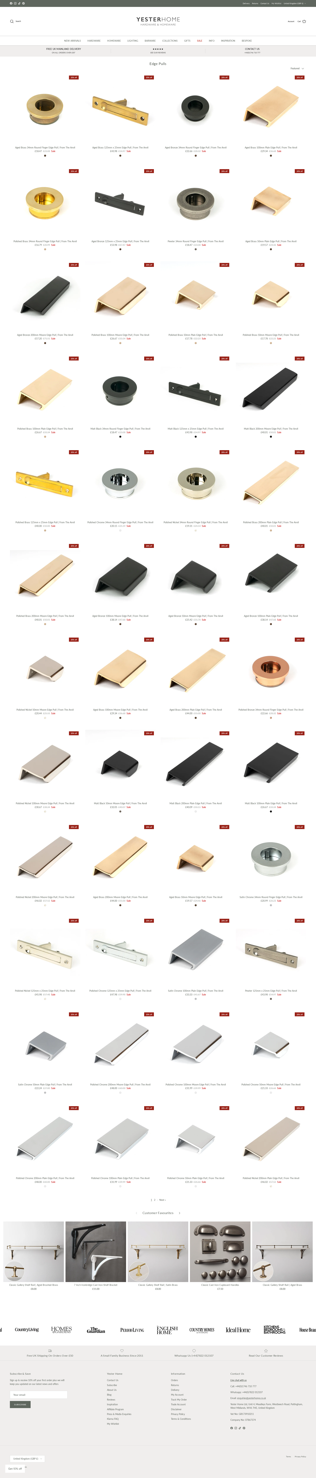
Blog (109, 1394)
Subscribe (20, 1404)
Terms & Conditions (181, 1418)
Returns (255, 3)
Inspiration (112, 1404)
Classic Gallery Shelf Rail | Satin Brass (158, 1285)
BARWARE (150, 40)
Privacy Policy (178, 1414)
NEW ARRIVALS (72, 40)
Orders (174, 1380)
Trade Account (178, 1404)
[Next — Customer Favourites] (179, 1213)
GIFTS (187, 40)
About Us (112, 1389)
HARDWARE (94, 40)
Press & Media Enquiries (119, 1414)
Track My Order (179, 1399)
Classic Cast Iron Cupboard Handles (220, 1285)
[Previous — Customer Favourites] (136, 1213)
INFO (211, 40)
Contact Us (265, 3)
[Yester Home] (158, 21)
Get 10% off (15, 1468)
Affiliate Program (115, 1409)
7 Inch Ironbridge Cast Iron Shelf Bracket (95, 1285)
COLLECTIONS (170, 40)
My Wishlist (276, 3)
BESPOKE (247, 40)
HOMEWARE (114, 40)
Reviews (111, 1399)
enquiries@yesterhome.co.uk (251, 1398)
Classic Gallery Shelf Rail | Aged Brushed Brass (33, 1285)
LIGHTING (132, 40)
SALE (199, 40)
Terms (288, 1456)
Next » (162, 1199)
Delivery (246, 3)
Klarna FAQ (112, 1418)
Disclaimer (176, 1409)
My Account (177, 1394)
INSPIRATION (228, 40)
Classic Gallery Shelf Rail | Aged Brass (282, 1285)
